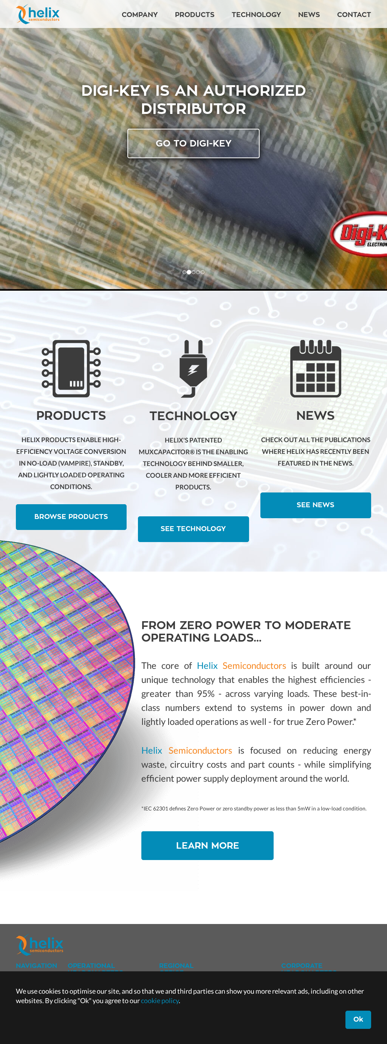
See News (315, 505)
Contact (354, 14)
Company (140, 14)
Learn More (207, 845)
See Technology (193, 528)
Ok (358, 1019)
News (309, 14)
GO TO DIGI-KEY (194, 143)
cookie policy (160, 1000)
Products (195, 14)
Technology (256, 14)
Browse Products (71, 516)
